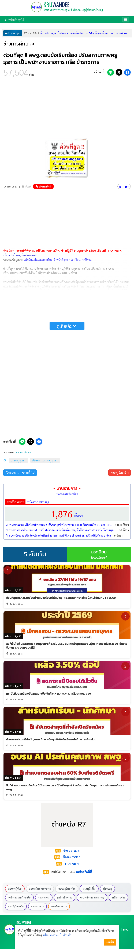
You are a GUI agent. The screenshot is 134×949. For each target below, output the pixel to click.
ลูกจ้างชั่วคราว (64, 897)
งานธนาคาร (37, 906)
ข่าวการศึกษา (23, 452)
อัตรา (67, 513)
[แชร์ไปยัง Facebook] (127, 72)
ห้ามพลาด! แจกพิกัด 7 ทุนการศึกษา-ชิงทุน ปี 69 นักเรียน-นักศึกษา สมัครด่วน (51, 739)
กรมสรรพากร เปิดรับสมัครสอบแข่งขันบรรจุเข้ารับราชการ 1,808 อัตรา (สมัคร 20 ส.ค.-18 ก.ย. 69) (61, 525)
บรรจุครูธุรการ (18, 460)
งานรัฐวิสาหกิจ (16, 906)
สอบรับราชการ (15, 502)
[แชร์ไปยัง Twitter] (119, 72)
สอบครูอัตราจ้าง (120, 472)
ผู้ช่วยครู (107, 888)
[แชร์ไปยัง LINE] (110, 72)
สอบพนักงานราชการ (40, 888)
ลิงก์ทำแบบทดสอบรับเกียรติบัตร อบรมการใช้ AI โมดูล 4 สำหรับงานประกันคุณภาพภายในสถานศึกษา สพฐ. (65, 787)
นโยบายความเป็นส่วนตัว (57, 935)
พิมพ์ (28, 186)
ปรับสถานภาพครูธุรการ (45, 460)
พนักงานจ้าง (118, 897)
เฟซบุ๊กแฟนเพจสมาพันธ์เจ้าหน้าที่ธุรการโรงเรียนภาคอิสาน (58, 259)
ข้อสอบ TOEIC (71, 857)
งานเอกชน (43, 897)
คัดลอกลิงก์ (45, 186)
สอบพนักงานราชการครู (92, 897)
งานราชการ (71, 863)
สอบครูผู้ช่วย (14, 888)
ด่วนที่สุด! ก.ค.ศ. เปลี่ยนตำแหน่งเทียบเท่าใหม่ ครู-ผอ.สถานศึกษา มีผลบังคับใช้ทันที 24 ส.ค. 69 (61, 598)
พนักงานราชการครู (38, 502)
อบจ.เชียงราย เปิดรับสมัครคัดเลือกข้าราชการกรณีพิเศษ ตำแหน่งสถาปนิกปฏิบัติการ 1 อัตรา (60, 535)
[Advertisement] (67, 108)
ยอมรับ (110, 942)
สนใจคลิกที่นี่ (84, 872)
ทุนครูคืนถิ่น (89, 888)
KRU (56, 4)
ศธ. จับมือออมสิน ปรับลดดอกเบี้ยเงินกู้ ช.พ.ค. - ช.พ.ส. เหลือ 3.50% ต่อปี (48, 693)
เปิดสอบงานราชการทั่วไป (20, 472)
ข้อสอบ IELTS (71, 850)
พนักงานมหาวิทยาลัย (19, 897)
